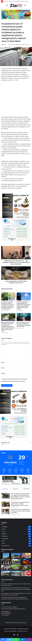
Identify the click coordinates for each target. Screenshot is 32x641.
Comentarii (26, 489)
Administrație (5, 538)
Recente (15, 489)
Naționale (4, 533)
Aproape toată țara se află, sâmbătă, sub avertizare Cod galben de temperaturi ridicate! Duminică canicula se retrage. (24, 305)
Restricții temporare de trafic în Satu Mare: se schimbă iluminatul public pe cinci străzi (24, 324)
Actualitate (4, 526)
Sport (3, 541)
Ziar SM (4, 44)
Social (3, 531)
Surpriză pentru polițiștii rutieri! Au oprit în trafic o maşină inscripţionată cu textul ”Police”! (20, 504)
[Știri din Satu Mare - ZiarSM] (16, 5)
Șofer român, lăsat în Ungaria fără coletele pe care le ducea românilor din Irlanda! (20, 511)
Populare (5, 489)
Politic (3, 543)
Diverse (4, 529)
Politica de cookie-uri (23, 631)
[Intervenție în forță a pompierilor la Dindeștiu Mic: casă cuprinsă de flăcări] (6, 573)
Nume (3, 362)
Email (3, 367)
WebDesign (21, 628)
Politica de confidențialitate (10, 631)
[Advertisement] (16, 99)
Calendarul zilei (5, 545)
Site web (3, 373)
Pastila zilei (4, 536)
